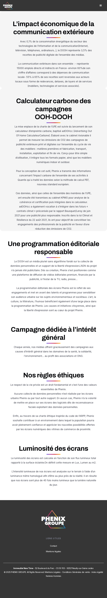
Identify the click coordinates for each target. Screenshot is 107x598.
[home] (8, 5)
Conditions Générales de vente (76, 572)
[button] (101, 5)
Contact (53, 546)
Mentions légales (53, 551)
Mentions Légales (52, 572)
